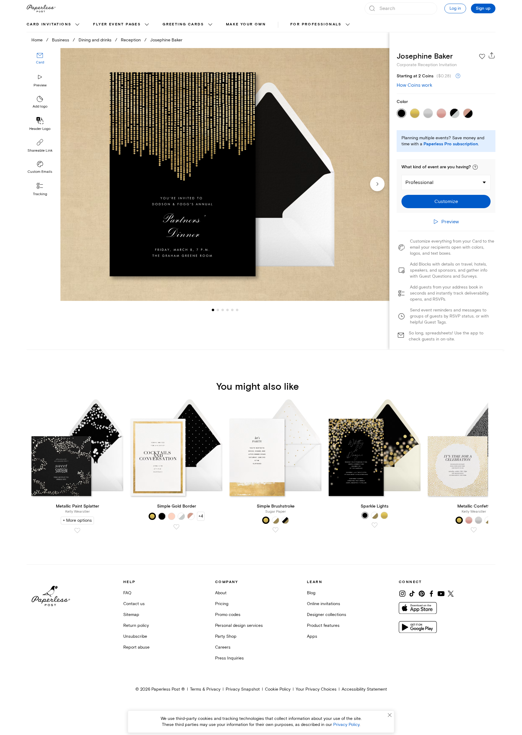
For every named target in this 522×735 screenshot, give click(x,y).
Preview (40, 85)
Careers (222, 647)
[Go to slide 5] (227, 310)
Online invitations (323, 603)
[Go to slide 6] (232, 310)
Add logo (40, 107)
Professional (419, 182)
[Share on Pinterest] (421, 594)
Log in (455, 8)
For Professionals (316, 24)
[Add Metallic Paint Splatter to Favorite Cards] (77, 530)
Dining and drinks (95, 40)
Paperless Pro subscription (451, 144)
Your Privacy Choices (316, 689)
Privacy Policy (346, 724)
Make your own (246, 24)
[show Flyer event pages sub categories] (146, 25)
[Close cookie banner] (389, 715)
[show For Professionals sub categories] (347, 25)
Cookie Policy (278, 689)
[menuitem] (54, 25)
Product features (323, 625)
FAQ (127, 592)
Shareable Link (40, 150)
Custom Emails (39, 171)
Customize (446, 201)
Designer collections (326, 614)
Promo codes (227, 614)
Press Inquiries (229, 658)
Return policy (136, 625)
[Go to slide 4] (222, 310)
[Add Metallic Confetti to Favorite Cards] (473, 530)
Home (37, 40)
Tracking (40, 194)
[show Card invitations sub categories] (77, 25)
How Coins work (414, 85)
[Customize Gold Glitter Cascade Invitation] (225, 174)
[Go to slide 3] (218, 310)
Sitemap (131, 614)
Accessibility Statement (364, 689)
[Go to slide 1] (213, 310)
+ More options (77, 520)
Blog (311, 592)
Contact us (134, 603)
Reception (131, 40)
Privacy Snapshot (243, 689)
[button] (475, 167)
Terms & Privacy (205, 689)
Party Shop (226, 636)
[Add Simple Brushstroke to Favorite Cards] (275, 530)
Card (40, 62)
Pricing (221, 603)
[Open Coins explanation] (458, 76)
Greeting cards (183, 24)
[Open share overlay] (491, 55)
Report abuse (136, 647)
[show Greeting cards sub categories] (210, 25)
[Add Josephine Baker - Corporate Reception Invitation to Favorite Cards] (482, 56)
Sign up (483, 8)
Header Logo (39, 129)
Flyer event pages (117, 24)
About (221, 592)
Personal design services (239, 625)
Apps (312, 636)
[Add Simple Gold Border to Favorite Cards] (176, 526)
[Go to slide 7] (237, 310)
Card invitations (49, 24)
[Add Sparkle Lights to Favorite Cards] (374, 525)
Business (60, 40)
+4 (200, 516)
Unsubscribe (135, 636)
